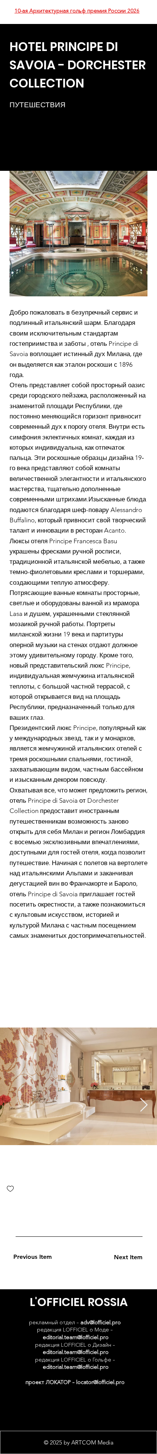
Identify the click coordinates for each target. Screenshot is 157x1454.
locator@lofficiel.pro (100, 1382)
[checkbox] (10, 1189)
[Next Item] (143, 1105)
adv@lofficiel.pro (100, 1322)
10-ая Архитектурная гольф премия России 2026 (76, 10)
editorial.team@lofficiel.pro (76, 1337)
